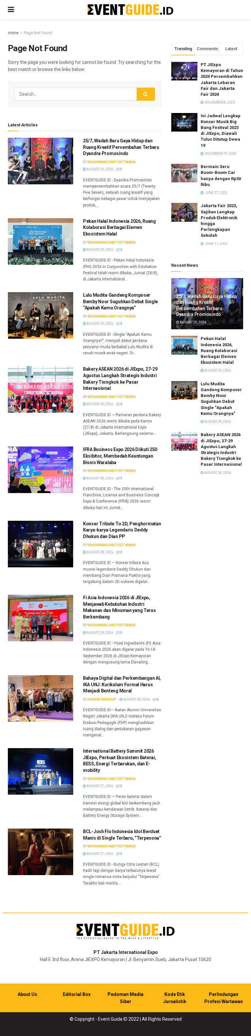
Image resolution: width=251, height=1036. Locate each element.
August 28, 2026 (99, 404)
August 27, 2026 (99, 786)
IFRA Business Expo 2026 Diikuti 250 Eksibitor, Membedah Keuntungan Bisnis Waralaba (120, 456)
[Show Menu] (11, 10)
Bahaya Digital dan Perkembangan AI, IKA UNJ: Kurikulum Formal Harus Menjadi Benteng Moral (122, 684)
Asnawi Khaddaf (102, 699)
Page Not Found (38, 33)
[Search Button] (146, 94)
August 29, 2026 (99, 169)
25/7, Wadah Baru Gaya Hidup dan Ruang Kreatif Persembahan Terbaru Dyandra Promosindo (121, 147)
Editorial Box (77, 994)
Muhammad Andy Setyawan (112, 162)
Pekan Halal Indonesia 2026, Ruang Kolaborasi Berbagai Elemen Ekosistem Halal (119, 227)
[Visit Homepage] (130, 10)
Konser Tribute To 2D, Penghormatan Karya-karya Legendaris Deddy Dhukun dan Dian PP (122, 530)
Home (13, 33)
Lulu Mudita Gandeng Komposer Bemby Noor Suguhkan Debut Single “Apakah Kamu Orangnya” (120, 301)
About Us (27, 994)
